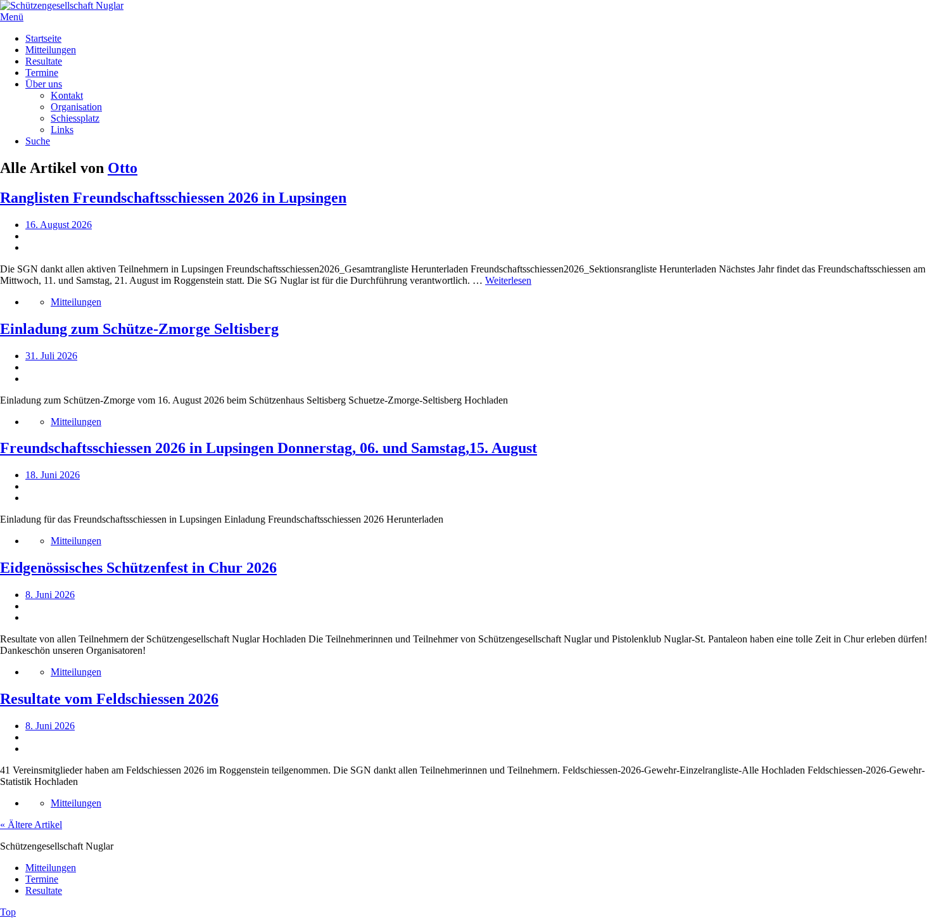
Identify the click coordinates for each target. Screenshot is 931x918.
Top (8, 912)
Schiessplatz (75, 118)
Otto (122, 168)
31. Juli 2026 (51, 355)
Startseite (43, 38)
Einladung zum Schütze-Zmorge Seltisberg (139, 329)
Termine (41, 72)
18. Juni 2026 (52, 474)
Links (62, 129)
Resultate (43, 61)
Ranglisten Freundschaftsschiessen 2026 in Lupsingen (173, 197)
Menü (11, 16)
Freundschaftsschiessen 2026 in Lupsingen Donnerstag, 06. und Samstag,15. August (268, 448)
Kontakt (67, 95)
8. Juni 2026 (50, 594)
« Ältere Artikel (31, 824)
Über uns (43, 84)
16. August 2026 (58, 224)
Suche (37, 141)
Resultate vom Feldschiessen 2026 (109, 699)
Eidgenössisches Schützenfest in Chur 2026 (138, 567)
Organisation (76, 106)
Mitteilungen (50, 49)
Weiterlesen (508, 280)
